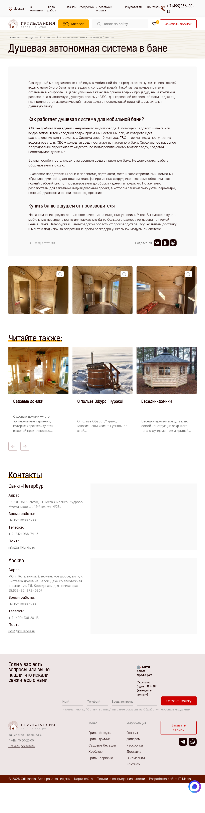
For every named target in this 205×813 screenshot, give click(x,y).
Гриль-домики (99, 739)
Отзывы (71, 7)
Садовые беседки (102, 745)
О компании (36, 8)
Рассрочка (86, 7)
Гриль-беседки (100, 733)
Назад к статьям (43, 243)
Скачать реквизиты (21, 746)
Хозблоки (96, 752)
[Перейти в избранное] (154, 24)
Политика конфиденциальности (121, 779)
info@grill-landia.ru (21, 547)
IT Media (184, 779)
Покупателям (133, 7)
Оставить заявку (179, 701)
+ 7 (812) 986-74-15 (23, 534)
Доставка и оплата (104, 8)
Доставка (134, 752)
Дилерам (133, 739)
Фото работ (51, 8)
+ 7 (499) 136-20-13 (180, 9)
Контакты (154, 7)
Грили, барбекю (100, 758)
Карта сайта (83, 779)
